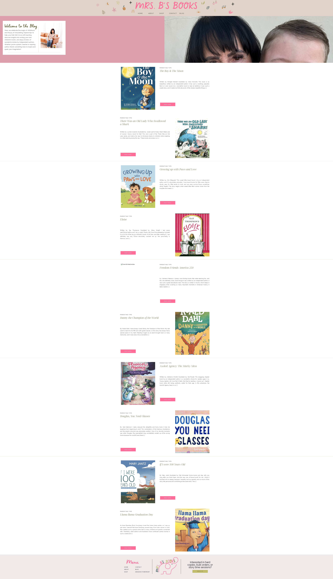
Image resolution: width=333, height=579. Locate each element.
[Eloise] (192, 235)
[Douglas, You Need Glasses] (192, 431)
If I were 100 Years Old (172, 464)
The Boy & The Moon (171, 71)
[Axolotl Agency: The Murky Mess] (138, 383)
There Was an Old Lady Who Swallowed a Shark (143, 122)
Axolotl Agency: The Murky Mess (178, 366)
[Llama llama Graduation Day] (192, 530)
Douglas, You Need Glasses (135, 416)
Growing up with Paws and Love (178, 169)
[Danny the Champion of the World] (192, 333)
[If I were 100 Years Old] (138, 481)
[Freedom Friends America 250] (138, 285)
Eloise (123, 219)
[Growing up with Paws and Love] (138, 186)
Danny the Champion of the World (139, 318)
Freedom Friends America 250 (176, 267)
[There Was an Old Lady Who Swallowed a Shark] (192, 136)
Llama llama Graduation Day (136, 514)
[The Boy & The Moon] (138, 88)
